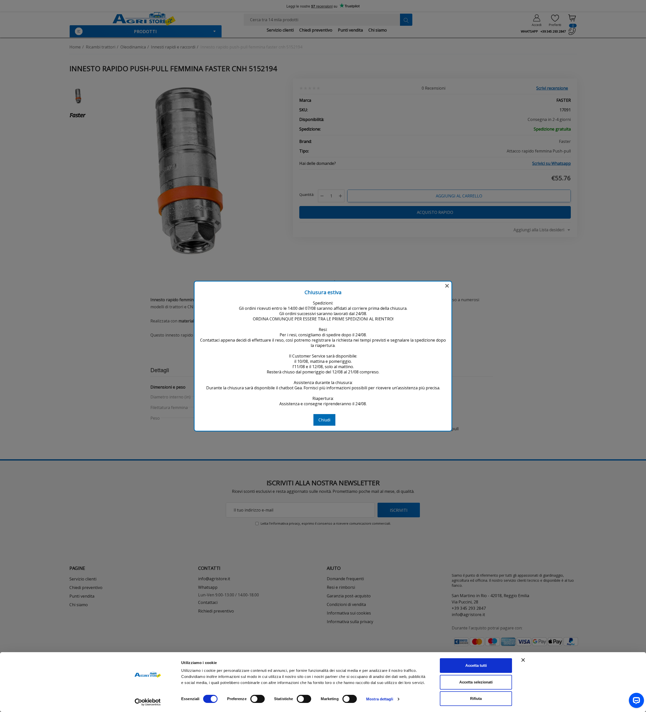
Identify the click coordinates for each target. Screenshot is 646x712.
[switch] (257, 699)
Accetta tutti (476, 665)
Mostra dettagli (379, 699)
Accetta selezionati (476, 682)
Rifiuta (476, 698)
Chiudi (324, 420)
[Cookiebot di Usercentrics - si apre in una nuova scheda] (148, 702)
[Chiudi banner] (523, 660)
